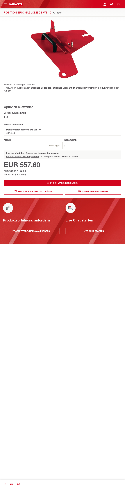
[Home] (16, 4)
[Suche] (118, 4)
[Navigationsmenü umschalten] (5, 4)
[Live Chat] (18, 484)
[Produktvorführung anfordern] (11, 484)
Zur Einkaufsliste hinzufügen (35, 191)
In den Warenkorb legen (64, 183)
